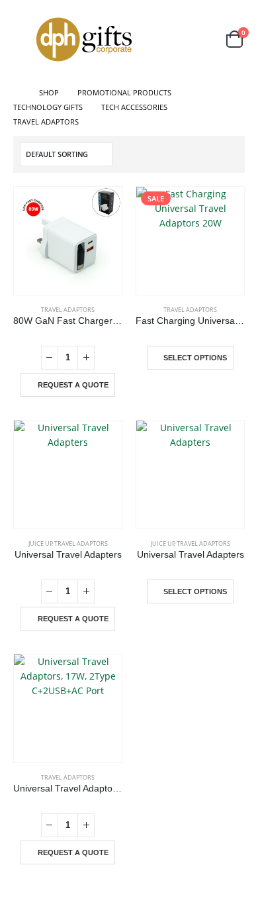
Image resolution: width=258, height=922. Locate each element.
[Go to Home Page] (17, 92)
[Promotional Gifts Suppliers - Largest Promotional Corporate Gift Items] (84, 39)
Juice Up (40, 543)
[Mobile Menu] (22, 39)
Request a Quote (73, 385)
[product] (68, 241)
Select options (195, 358)
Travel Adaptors (68, 309)
